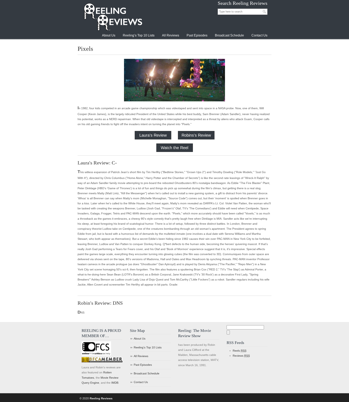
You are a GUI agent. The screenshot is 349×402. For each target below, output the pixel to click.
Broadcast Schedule (146, 373)
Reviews (241, 355)
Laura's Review (153, 135)
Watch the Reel (174, 147)
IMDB (114, 382)
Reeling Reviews (113, 16)
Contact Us (141, 382)
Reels (239, 350)
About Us (139, 338)
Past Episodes (143, 364)
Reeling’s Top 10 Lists (148, 347)
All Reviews (141, 356)
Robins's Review (196, 135)
